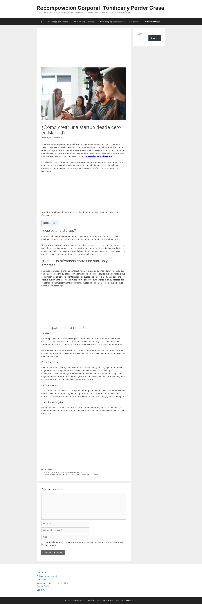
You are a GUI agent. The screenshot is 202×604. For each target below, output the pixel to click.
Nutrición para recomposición (112, 22)
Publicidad (42, 580)
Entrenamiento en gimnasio (84, 22)
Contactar (41, 572)
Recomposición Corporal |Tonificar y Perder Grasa (100, 8)
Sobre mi (41, 590)
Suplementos (134, 22)
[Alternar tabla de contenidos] (53, 223)
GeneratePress (131, 600)
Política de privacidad (47, 576)
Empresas (48, 470)
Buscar (141, 34)
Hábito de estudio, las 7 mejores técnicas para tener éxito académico (71, 475)
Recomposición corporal (58, 22)
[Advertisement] (83, 50)
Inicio (41, 22)
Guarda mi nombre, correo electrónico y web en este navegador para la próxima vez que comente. (83, 543)
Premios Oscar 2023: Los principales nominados (63, 472)
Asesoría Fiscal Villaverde (99, 156)
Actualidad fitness (152, 22)
